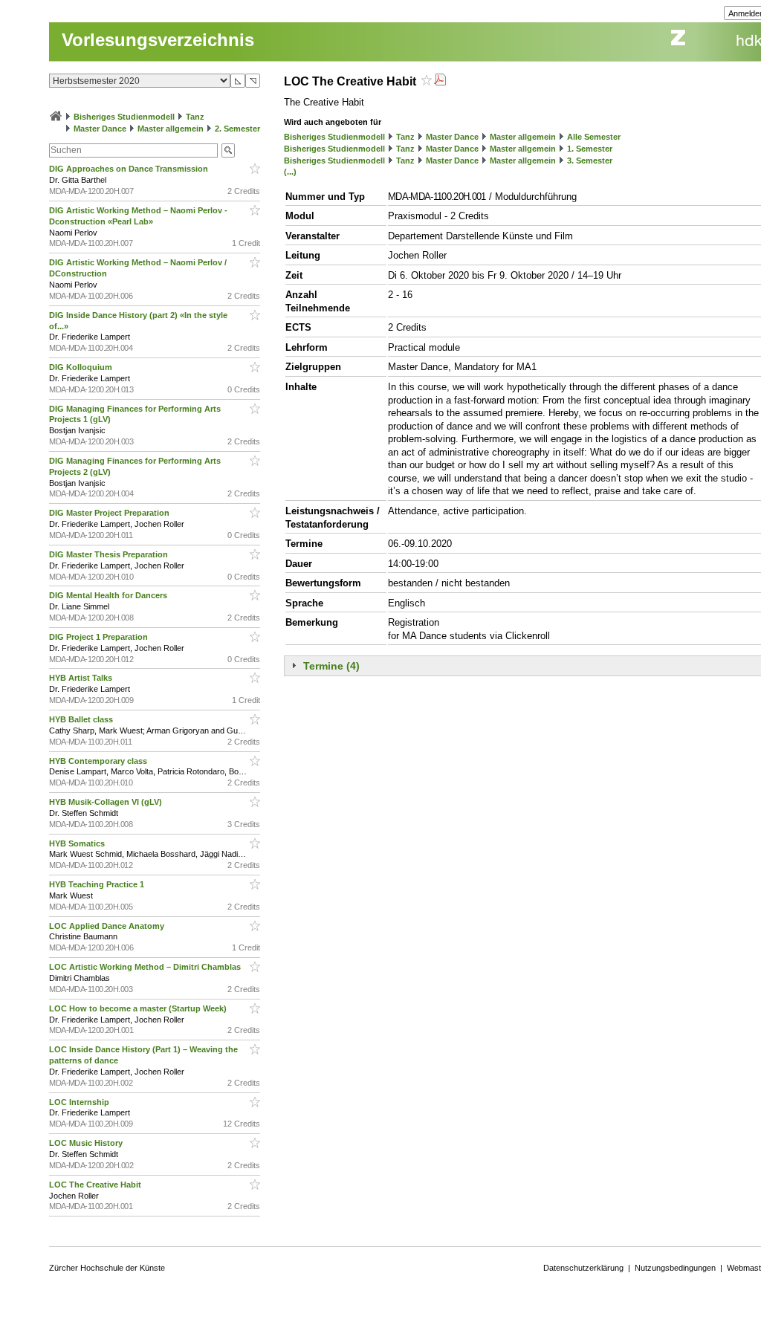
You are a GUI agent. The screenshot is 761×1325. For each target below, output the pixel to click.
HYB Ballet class (82, 719)
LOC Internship (80, 1102)
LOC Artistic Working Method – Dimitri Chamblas (146, 966)
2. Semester (237, 128)
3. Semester (589, 160)
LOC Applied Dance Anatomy (107, 925)
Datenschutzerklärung (583, 1267)
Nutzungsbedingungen (675, 1267)
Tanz (195, 116)
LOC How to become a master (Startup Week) (139, 1008)
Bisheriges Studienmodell (124, 116)
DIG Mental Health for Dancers (109, 595)
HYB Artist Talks (81, 677)
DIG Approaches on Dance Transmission (129, 168)
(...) (290, 171)
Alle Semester (594, 136)
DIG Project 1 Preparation (99, 636)
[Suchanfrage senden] (228, 150)
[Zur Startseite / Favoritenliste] (55, 116)
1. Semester (589, 148)
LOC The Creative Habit (96, 1184)
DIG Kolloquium (81, 367)
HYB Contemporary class (99, 761)
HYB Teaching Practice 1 (97, 884)
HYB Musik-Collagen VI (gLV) (106, 801)
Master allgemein (170, 128)
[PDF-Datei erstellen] (440, 81)
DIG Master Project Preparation (110, 512)
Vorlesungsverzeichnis (158, 40)
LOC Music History (87, 1142)
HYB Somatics (78, 843)
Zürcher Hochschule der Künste (107, 1267)
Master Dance (100, 128)
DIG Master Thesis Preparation (109, 554)
